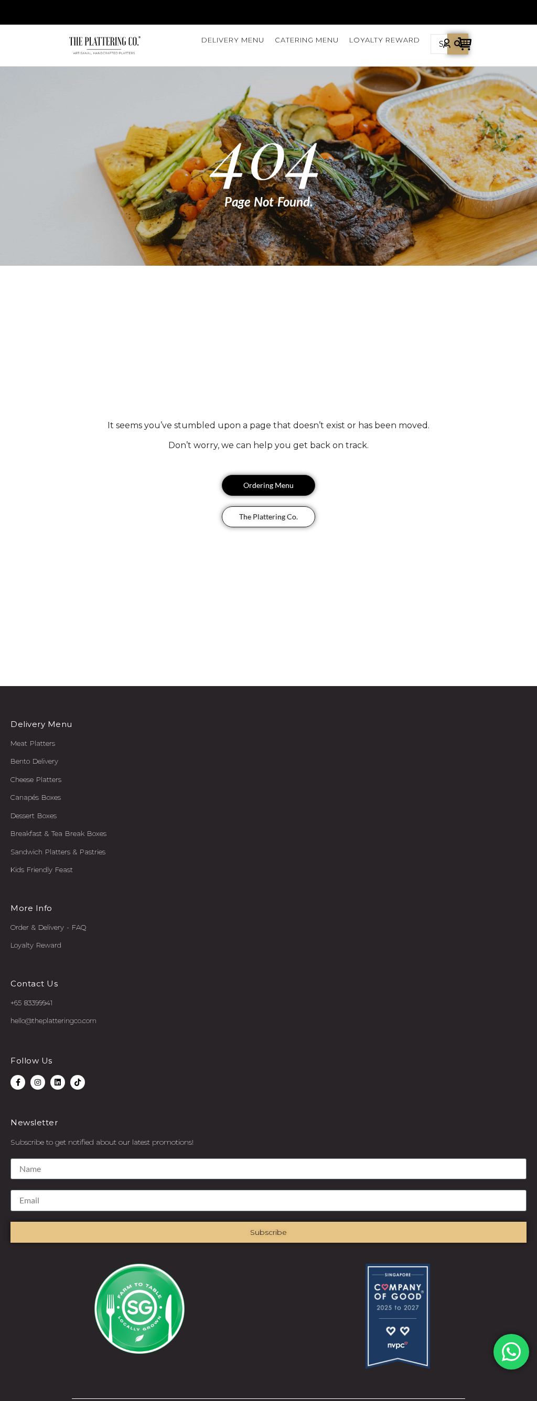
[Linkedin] (57, 1082)
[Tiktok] (77, 1082)
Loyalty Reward (384, 40)
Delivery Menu (232, 40)
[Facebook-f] (17, 1082)
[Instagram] (37, 1082)
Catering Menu (307, 40)
